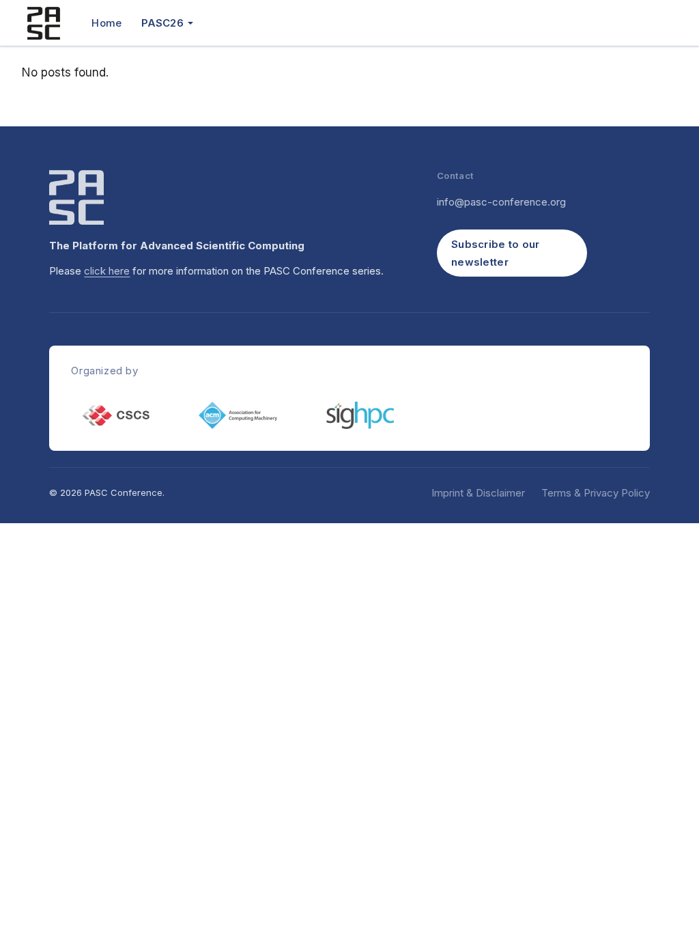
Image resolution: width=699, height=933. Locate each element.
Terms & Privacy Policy (595, 492)
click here (107, 270)
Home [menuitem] (106, 22)
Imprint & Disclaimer (478, 492)
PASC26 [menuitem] (162, 22)
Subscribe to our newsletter (495, 253)
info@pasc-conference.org (501, 201)
